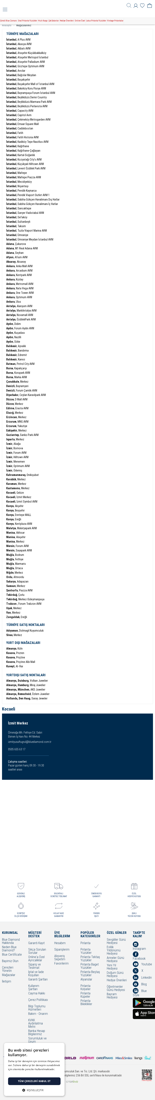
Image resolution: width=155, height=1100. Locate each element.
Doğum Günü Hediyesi (115, 974)
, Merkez (17, 381)
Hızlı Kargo (42, 21)
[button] (34, 1090)
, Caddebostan (19, 128)
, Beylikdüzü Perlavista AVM (26, 106)
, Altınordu (15, 577)
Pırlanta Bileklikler (86, 1002)
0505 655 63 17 (16, 749)
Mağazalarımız (23, 25)
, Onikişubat (22, 475)
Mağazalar (8, 975)
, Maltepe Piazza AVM (23, 177)
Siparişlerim (61, 949)
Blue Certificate (12, 954)
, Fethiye (14, 559)
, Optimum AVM (19, 297)
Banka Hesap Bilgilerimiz (36, 1032)
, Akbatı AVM (18, 48)
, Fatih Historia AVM (22, 137)
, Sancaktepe (18, 208)
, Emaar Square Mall (22, 124)
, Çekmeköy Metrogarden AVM (28, 119)
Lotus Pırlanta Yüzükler (96, 21)
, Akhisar (15, 532)
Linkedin (146, 977)
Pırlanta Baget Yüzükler (90, 966)
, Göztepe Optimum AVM (25, 66)
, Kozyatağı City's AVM (24, 159)
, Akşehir (14, 506)
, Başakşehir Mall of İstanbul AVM (30, 84)
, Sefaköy (16, 217)
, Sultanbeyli (18, 221)
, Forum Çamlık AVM (21, 390)
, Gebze (15, 492)
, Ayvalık (16, 346)
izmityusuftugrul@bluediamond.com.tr (29, 741)
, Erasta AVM (17, 408)
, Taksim (16, 226)
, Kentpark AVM (19, 275)
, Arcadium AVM (19, 270)
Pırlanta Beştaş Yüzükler (90, 973)
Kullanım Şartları (33, 987)
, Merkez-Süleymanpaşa (25, 599)
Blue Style (140, 993)
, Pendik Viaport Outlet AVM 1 (28, 195)
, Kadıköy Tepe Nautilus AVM (27, 141)
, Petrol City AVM (20, 363)
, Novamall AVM (19, 315)
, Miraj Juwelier (25, 685)
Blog (143, 984)
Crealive (72, 1081)
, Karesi (15, 359)
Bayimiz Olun (10, 961)
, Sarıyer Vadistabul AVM (25, 212)
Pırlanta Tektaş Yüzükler (90, 958)
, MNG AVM (17, 421)
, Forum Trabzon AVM (23, 603)
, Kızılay (14, 279)
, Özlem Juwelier (27, 694)
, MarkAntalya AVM (21, 310)
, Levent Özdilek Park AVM (25, 168)
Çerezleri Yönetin (7, 969)
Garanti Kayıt (36, 943)
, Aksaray (16, 261)
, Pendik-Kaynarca (21, 190)
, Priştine (15, 657)
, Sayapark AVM (19, 550)
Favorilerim (61, 963)
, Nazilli (13, 337)
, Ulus (13, 301)
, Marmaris (16, 563)
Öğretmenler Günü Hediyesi (116, 988)
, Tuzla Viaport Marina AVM (26, 230)
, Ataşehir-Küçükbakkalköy (26, 53)
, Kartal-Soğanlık (20, 155)
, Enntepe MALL (18, 514)
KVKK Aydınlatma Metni (35, 1023)
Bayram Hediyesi (112, 996)
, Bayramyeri (17, 386)
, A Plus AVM (18, 39)
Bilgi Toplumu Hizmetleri (36, 1008)
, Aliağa (13, 443)
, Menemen (15, 461)
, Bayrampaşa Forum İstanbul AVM (30, 92)
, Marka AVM (16, 377)
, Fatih (14, 132)
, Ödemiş (14, 470)
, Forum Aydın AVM (20, 328)
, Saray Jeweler (26, 698)
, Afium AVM (16, 257)
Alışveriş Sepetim (59, 957)
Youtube (146, 964)
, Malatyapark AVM (21, 528)
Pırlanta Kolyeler (86, 987)
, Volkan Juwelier (27, 680)
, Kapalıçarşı (16, 368)
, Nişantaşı (17, 186)
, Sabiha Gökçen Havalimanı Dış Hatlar (33, 199)
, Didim (13, 323)
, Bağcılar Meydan (21, 75)
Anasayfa (6, 25)
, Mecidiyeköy (19, 181)
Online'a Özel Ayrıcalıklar (36, 958)
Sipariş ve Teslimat (34, 966)
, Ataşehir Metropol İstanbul (27, 57)
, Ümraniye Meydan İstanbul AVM (29, 239)
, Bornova (14, 448)
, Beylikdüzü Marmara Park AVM (29, 101)
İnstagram (139, 948)
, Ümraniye (17, 235)
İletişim (6, 981)
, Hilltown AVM (17, 457)
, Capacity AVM (19, 110)
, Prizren (15, 653)
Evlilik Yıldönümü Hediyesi (113, 950)
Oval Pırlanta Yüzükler (27, 21)
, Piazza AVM (19, 590)
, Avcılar (15, 70)
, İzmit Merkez (18, 497)
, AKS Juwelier (25, 689)
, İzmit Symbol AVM (21, 501)
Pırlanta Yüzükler (86, 951)
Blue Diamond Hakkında (11, 941)
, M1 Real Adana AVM (22, 248)
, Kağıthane (17, 146)
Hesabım (60, 943)
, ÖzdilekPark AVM (21, 319)
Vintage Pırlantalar (115, 21)
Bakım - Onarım (38, 1014)
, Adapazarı (17, 581)
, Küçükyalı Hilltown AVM (25, 164)
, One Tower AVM (20, 292)
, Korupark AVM (18, 372)
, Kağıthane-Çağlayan (23, 150)
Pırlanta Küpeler (85, 995)
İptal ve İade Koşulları (36, 973)
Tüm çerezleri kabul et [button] (34, 1081)
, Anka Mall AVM (19, 266)
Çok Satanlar (53, 21)
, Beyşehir (15, 510)
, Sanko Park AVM (22, 435)
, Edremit (16, 355)
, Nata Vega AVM (20, 288)
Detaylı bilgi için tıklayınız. (23, 1073)
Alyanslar (86, 979)
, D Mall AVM (16, 399)
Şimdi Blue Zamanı (8, 21)
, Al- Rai (14, 666)
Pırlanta (85, 943)
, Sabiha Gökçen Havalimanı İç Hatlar (32, 204)
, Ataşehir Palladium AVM (25, 61)
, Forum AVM (16, 452)
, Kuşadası (15, 332)
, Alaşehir (15, 537)
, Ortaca (14, 568)
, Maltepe (16, 172)
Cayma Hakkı (36, 993)
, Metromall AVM (19, 283)
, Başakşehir (18, 79)
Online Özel (80, 21)
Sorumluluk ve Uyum (37, 1040)
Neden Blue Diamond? (9, 949)
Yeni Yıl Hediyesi (112, 967)
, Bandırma (17, 350)
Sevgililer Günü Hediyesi (116, 941)
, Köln (14, 648)
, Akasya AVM (18, 44)
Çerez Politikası (38, 1000)
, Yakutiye (16, 426)
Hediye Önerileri (67, 21)
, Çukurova (16, 244)
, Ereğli (13, 519)
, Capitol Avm (18, 115)
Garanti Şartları (38, 979)
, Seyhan (15, 252)
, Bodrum (15, 554)
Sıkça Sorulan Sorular (37, 951)
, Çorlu (15, 594)
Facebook (139, 958)
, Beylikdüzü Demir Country (26, 97)
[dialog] (34, 1069)
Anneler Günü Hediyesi (115, 959)
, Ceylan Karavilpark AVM (26, 395)
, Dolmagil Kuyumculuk (25, 630)
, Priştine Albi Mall (20, 661)
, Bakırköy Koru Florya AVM (26, 88)
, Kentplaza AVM (19, 523)
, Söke (13, 341)
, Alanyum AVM (19, 306)
